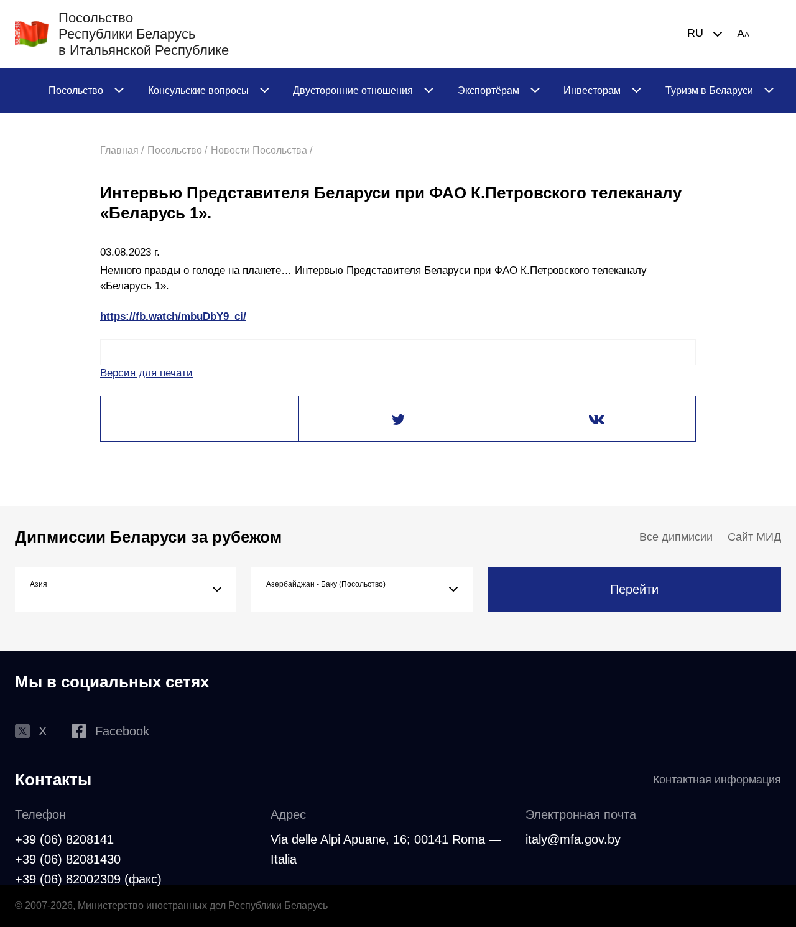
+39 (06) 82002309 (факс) (88, 879)
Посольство (76, 90)
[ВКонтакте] (596, 419)
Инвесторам (592, 90)
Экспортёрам (488, 90)
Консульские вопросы (198, 90)
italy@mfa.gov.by (573, 839)
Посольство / (177, 150)
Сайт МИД (754, 537)
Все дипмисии (676, 537)
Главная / (122, 150)
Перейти (634, 589)
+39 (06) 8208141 (64, 839)
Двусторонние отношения (353, 90)
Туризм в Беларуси (709, 90)
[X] (398, 419)
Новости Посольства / (261, 150)
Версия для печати (146, 373)
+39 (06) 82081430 (68, 859)
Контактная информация (717, 779)
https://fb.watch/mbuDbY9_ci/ (173, 316)
